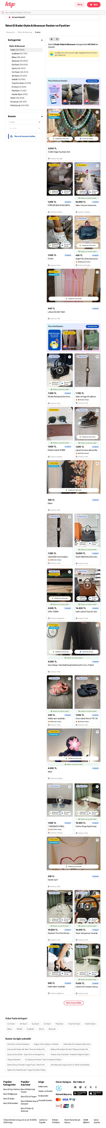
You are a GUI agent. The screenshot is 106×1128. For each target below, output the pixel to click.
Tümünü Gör (92, 81)
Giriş (79, 4)
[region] (73, 94)
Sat (95, 4)
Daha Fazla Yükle (73, 1003)
